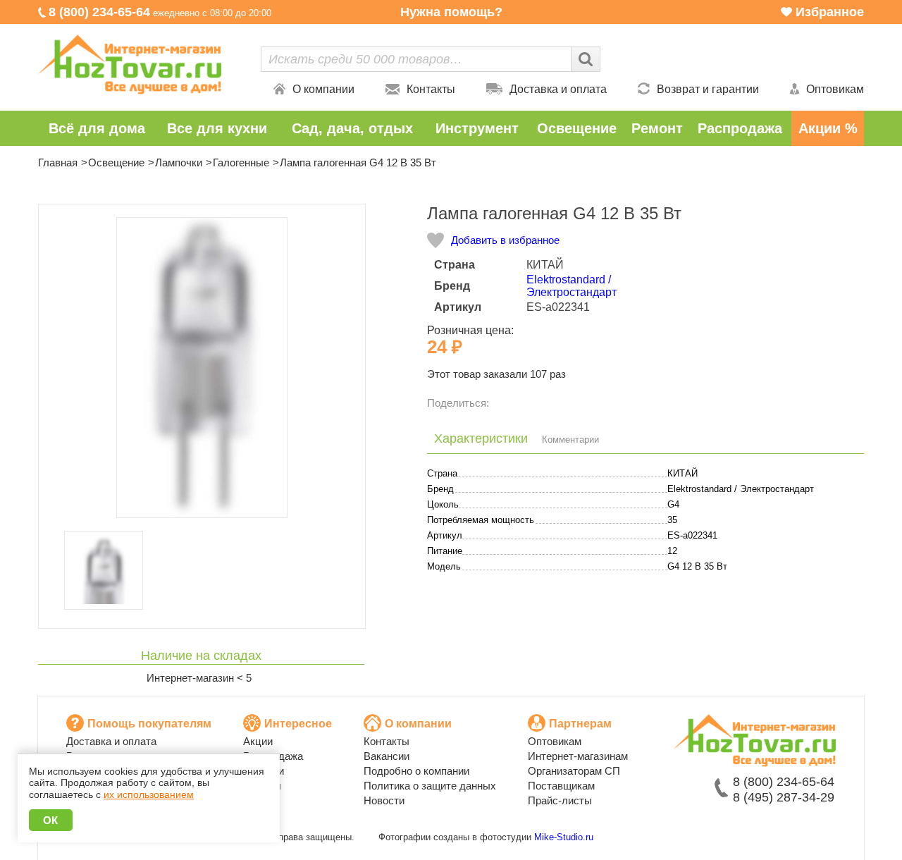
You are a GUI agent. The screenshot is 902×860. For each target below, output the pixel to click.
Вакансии (386, 756)
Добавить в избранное (505, 240)
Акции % (828, 128)
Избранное (830, 12)
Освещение (577, 128)
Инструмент (477, 128)
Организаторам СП (574, 771)
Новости (384, 800)
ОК (50, 820)
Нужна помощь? (451, 12)
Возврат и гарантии (708, 89)
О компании (323, 89)
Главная (58, 162)
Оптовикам (835, 89)
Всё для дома (97, 128)
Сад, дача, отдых (352, 128)
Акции (258, 741)
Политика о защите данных (430, 786)
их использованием (149, 794)
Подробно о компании (416, 771)
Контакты (431, 89)
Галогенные (241, 162)
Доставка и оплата (558, 89)
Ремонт (657, 128)
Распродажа (740, 128)
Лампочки (178, 162)
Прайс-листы (560, 800)
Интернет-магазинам (578, 756)
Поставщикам (561, 786)
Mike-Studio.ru (563, 837)
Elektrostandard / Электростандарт (571, 286)
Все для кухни (217, 128)
